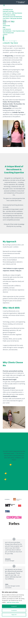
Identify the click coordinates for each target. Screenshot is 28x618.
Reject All (14, 614)
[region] (14, 604)
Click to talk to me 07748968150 (21, 2)
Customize (14, 610)
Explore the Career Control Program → (15, 480)
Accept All (14, 606)
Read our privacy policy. (13, 602)
